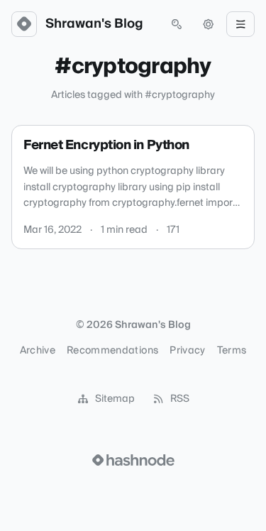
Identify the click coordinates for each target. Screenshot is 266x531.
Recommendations (112, 350)
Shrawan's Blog (94, 24)
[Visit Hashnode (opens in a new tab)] (133, 460)
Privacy (187, 350)
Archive (37, 350)
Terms (232, 350)
